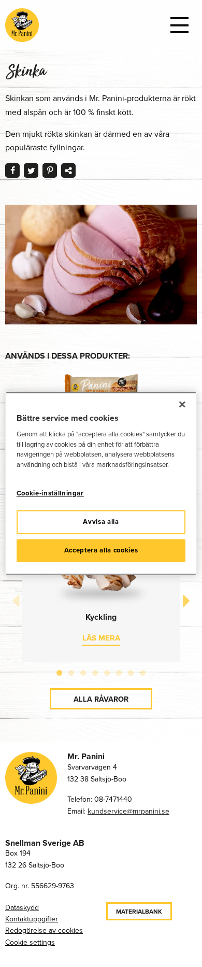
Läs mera (101, 638)
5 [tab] (107, 671)
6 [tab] (119, 671)
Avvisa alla (101, 522)
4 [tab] (95, 671)
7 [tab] (130, 671)
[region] (101, 483)
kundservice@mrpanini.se (128, 811)
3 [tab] (83, 671)
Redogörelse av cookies (44, 930)
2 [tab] (71, 671)
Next (186, 601)
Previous (15, 601)
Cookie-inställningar (50, 494)
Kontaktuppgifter (31, 919)
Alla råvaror (101, 699)
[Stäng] (182, 404)
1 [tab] (59, 671)
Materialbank (139, 911)
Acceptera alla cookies (101, 550)
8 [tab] (142, 671)
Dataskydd (22, 907)
